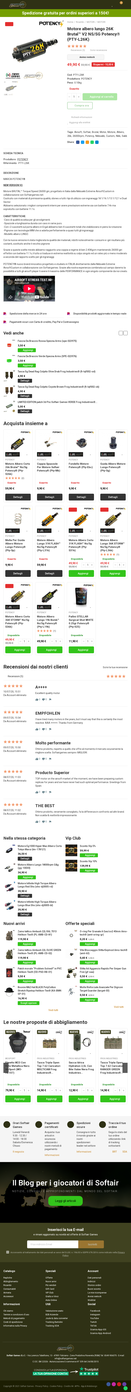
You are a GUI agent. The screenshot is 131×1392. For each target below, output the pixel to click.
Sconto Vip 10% (88, 861)
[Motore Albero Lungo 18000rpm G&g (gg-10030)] (9, 869)
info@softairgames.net (66, 1358)
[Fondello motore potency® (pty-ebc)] (81, 444)
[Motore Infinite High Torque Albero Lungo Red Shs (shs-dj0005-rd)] (9, 888)
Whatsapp (92, 142)
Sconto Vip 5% (88, 846)
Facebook (77, 142)
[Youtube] (119, 1384)
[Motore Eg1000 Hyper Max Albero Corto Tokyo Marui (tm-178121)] (9, 850)
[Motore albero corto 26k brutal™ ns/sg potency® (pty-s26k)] (18, 444)
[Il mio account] (126, 4)
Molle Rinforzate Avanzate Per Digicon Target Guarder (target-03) (101, 989)
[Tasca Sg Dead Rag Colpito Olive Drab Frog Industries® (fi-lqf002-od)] (9, 376)
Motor (103, 132)
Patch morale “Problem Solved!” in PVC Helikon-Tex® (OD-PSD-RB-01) (40, 970)
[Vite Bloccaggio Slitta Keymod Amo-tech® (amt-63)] (71, 954)
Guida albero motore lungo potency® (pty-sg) (113, 467)
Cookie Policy (56, 1386)
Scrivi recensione (98, 50)
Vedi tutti (53, 1010)
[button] (121, 333)
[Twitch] (124, 1384)
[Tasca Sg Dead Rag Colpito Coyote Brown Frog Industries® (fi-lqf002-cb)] (9, 391)
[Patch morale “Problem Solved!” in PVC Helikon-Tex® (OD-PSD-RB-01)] (9, 973)
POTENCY (86, 78)
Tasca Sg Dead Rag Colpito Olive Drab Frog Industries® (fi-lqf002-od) (57, 371)
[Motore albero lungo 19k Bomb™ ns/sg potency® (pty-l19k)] (49, 596)
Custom (110, 136)
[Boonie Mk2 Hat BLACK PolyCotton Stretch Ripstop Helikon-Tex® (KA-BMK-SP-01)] (9, 991)
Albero (120, 132)
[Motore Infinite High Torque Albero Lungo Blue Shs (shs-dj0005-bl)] (9, 906)
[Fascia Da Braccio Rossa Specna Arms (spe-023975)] (9, 345)
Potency (89, 136)
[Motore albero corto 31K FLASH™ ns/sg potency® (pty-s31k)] (81, 520)
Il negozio (18, 1151)
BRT (114, 1151)
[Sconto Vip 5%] (71, 850)
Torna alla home (120, 22)
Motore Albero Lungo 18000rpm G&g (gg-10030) (38, 866)
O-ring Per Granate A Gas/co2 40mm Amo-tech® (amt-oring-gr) (104, 933)
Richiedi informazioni (81, 117)
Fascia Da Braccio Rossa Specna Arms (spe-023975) (47, 341)
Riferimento (10, 163)
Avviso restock (87, 57)
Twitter (82, 142)
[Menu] (5, 4)
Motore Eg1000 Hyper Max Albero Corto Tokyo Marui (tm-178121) (40, 848)
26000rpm (78, 136)
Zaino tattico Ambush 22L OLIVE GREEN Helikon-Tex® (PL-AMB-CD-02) (39, 952)
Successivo (125, 22)
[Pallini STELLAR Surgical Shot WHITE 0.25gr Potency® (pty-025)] (81, 596)
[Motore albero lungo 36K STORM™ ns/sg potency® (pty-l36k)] (113, 520)
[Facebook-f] (108, 1384)
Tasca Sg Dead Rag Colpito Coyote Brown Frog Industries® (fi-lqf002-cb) (58, 386)
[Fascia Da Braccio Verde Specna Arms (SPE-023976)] (9, 360)
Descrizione (11, 173)
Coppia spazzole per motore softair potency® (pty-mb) (48, 467)
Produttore (9, 159)
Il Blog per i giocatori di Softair (65, 1182)
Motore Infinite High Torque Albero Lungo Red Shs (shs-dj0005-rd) (37, 885)
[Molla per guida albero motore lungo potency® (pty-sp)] (18, 520)
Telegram (97, 142)
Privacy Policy (41, 1386)
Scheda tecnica (13, 153)
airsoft (78, 132)
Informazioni (52, 1155)
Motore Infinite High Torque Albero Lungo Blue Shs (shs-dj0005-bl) (37, 904)
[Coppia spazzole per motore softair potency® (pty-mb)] (49, 444)
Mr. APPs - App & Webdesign (84, 1386)
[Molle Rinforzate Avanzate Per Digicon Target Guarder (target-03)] (71, 991)
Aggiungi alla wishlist (79, 122)
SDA (124, 1151)
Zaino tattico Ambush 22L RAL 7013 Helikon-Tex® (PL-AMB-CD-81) (37, 933)
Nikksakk (100, 136)
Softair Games (27, 1386)
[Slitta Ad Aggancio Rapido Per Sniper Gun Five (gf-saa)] (71, 973)
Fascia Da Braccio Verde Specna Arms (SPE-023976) (47, 356)
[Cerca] (106, 4)
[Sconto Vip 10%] (71, 865)
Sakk (124, 136)
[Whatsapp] (125, 1388)
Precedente (116, 22)
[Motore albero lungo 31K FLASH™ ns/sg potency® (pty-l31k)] (49, 520)
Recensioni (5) (78, 50)
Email (87, 142)
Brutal (95, 132)
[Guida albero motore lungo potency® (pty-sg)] (113, 444)
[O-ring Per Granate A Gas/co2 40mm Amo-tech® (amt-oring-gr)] (71, 936)
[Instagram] (114, 1384)
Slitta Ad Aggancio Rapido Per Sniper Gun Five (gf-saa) (103, 970)
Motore (111, 132)
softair (87, 132)
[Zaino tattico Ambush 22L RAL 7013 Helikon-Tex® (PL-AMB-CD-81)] (9, 936)
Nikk (118, 136)
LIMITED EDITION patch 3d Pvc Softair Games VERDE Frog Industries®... (57, 402)
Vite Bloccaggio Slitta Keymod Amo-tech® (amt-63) (103, 952)
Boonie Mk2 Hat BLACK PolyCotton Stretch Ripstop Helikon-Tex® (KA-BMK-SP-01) (40, 990)
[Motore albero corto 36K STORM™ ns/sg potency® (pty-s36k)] (18, 596)
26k (69, 136)
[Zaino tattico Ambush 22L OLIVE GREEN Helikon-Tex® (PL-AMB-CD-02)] (9, 954)
